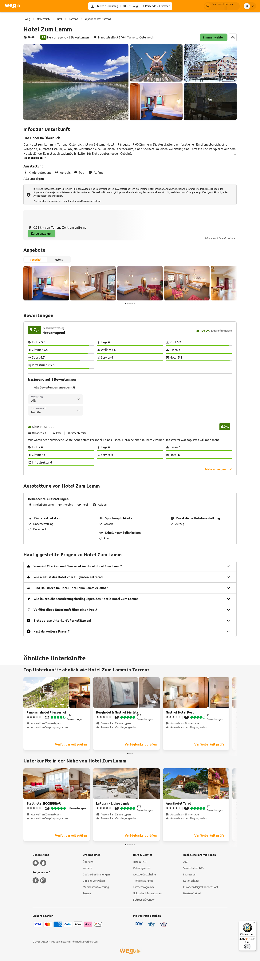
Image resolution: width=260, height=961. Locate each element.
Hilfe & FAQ (140, 861)
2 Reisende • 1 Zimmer (156, 6)
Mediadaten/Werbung (96, 887)
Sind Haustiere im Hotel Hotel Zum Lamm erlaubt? (70, 588)
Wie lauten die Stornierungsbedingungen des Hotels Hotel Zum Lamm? (85, 599)
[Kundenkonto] (249, 6)
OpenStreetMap (227, 238)
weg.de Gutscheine (144, 874)
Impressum (189, 874)
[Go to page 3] (130, 303)
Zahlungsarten (142, 868)
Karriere (87, 868)
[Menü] (254, 923)
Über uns (88, 861)
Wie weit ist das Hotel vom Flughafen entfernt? (68, 577)
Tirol (59, 19)
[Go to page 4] (132, 303)
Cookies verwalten (94, 880)
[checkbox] (30, 387)
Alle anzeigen (33, 178)
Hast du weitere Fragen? (51, 631)
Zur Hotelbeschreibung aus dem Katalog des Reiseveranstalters (67, 201)
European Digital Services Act (200, 887)
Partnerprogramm (143, 887)
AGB (185, 861)
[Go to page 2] (127, 303)
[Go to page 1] (125, 303)
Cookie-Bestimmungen (96, 874)
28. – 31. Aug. (130, 6)
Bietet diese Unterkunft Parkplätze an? (62, 620)
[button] (75, 82)
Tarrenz (101, 6)
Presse (87, 893)
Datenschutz (191, 880)
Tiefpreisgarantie (143, 880)
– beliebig (112, 6)
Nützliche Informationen (147, 893)
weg (27, 19)
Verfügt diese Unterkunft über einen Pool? (65, 609)
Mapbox (211, 238)
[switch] (247, 946)
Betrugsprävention (144, 899)
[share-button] (233, 37)
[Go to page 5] (134, 303)
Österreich (43, 19)
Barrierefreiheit (192, 893)
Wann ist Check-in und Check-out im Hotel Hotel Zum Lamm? (77, 566)
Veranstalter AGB (193, 868)
